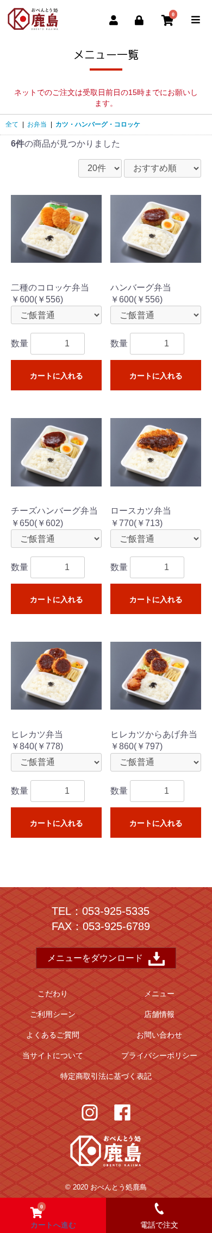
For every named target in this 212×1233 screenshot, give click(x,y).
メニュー (159, 993)
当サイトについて (52, 1055)
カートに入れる (56, 375)
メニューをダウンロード (95, 958)
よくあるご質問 (52, 1034)
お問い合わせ (159, 1034)
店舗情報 (159, 1014)
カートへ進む (53, 1216)
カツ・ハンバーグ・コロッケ (97, 124)
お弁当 (37, 124)
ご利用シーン (53, 1014)
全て (11, 124)
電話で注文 (159, 1225)
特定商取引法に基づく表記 (106, 1076)
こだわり (53, 993)
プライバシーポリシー (159, 1055)
